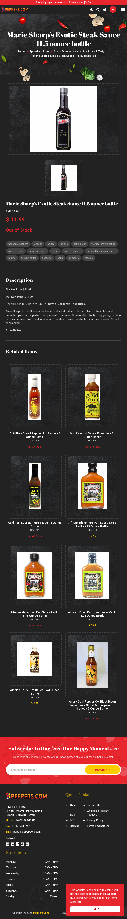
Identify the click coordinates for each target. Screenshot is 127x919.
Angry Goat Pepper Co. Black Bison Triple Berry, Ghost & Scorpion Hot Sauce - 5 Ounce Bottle (92, 705)
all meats (74, 257)
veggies (89, 257)
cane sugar (80, 243)
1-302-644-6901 (21, 826)
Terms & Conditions (98, 825)
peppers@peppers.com (27, 831)
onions (64, 243)
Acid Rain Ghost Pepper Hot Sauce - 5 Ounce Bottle (35, 435)
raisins (12, 257)
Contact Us (93, 805)
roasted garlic (15, 251)
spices (51, 243)
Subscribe (101, 769)
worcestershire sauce (103, 243)
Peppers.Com (41, 912)
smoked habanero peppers (101, 251)
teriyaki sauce (28, 257)
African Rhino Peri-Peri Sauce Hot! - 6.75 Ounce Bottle (35, 613)
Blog (72, 814)
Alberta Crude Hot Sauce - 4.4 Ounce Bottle (34, 691)
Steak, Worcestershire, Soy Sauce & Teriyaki (80, 51)
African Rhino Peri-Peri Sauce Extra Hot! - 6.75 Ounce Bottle (92, 524)
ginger (55, 251)
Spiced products (40, 51)
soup (60, 257)
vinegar (38, 243)
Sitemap (74, 825)
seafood (47, 257)
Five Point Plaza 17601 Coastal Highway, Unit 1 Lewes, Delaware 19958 (24, 810)
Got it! (95, 909)
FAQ (72, 820)
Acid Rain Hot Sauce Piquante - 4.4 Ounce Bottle (92, 435)
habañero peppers (18, 243)
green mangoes (72, 251)
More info (76, 901)
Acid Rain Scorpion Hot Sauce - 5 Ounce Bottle (35, 524)
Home (21, 51)
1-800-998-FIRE (25, 820)
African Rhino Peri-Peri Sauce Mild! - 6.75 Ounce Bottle (92, 613)
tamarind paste (37, 251)
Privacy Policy (95, 820)
